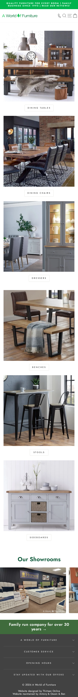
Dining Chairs (39, 193)
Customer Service (39, 651)
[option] (39, 4)
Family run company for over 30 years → (39, 627)
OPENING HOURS (39, 663)
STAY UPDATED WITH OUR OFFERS (39, 674)
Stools (39, 452)
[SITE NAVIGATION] (69, 16)
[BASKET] (75, 16)
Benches (39, 367)
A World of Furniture (39, 640)
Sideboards (39, 537)
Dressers (39, 278)
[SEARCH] (64, 16)
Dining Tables (39, 107)
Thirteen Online (51, 691)
